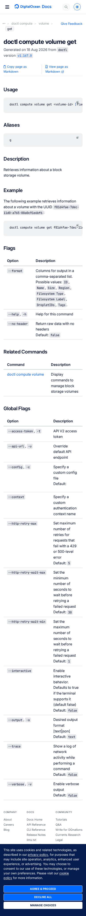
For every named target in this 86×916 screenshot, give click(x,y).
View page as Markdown (56, 69)
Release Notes (36, 834)
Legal (59, 840)
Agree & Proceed (43, 889)
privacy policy (38, 854)
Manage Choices (43, 905)
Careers (9, 824)
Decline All (43, 897)
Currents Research (68, 834)
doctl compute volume (25, 374)
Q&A (59, 824)
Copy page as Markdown (15, 69)
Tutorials (61, 819)
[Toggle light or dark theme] (77, 6)
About (8, 819)
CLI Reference (36, 829)
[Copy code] (78, 102)
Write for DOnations (69, 829)
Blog (6, 829)
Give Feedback (71, 23)
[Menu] (7, 7)
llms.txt (31, 840)
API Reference (36, 824)
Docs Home (34, 819)
